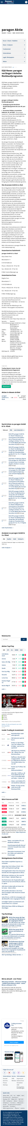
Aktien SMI (6, 1095)
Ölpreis (17, 1108)
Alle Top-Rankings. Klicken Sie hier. (11, 955)
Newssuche (6, 636)
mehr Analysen (6, 547)
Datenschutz (20, 1080)
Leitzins (22, 1108)
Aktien (15, 1101)
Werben (14, 1080)
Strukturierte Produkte (14, 1104)
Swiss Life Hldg (6, 662)
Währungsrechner (8, 1108)
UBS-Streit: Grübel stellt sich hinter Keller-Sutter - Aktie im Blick (13, 887)
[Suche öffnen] (26, 2)
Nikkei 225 (14, 1099)
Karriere (5, 1080)
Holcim (4, 665)
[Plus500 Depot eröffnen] (9, 3)
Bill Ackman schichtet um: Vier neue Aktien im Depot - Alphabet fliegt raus (13, 876)
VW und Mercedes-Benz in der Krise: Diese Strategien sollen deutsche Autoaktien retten (13, 892)
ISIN (14, 33)
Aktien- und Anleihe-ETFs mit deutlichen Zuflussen (18, 782)
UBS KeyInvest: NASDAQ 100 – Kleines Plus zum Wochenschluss (18, 752)
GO (24, 639)
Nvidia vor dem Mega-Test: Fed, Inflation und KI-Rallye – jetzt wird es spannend (17, 745)
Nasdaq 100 (6, 1099)
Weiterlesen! (6, 386)
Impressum (20, 1078)
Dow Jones (15, 1097)
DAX (22, 1095)
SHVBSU (23, 812)
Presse (5, 1083)
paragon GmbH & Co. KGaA (5, 397)
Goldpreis (9, 1101)
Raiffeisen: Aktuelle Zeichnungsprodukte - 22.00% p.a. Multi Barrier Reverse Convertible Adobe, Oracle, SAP (18, 760)
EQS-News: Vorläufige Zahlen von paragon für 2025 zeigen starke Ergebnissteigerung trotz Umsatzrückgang (17, 471)
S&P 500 (20, 1099)
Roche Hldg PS (6, 685)
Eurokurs (13, 1103)
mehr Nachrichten (7, 528)
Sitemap (5, 1085)
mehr (3, 689)
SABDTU (23, 818)
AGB (18, 1085)
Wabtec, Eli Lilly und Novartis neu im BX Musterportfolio (18, 787)
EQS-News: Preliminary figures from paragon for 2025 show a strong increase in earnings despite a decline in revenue (17, 461)
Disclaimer (20, 1083)
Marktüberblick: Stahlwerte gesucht (17, 734)
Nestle (3, 668)
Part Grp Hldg (6, 671)
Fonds (4, 1104)
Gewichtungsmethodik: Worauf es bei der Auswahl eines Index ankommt (16, 847)
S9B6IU (24, 809)
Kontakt (5, 1078)
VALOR (4, 33)
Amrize (4, 659)
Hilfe (13, 1078)
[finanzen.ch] (9, 1)
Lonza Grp (5, 678)
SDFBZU (23, 825)
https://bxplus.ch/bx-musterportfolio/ (11, 721)
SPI (11, 1095)
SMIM (18, 1095)
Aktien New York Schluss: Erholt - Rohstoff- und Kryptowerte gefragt (12, 867)
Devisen (21, 1101)
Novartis (4, 674)
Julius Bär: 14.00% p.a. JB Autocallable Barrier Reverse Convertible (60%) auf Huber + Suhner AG (18, 775)
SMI (4, 1101)
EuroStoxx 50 (6, 1097)
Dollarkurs (6, 1103)
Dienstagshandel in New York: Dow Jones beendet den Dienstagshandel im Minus (13, 871)
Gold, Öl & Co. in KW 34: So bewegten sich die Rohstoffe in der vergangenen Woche (13, 898)
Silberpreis (20, 1103)
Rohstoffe (6, 1106)
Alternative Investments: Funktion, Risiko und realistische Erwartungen (16, 853)
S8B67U (24, 821)
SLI (14, 1095)
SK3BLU (23, 805)
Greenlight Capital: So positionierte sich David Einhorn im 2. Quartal (13, 902)
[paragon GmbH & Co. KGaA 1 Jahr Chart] (22, 397)
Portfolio (12, 1106)
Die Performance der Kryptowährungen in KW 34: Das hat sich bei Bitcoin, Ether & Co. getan (13, 881)
